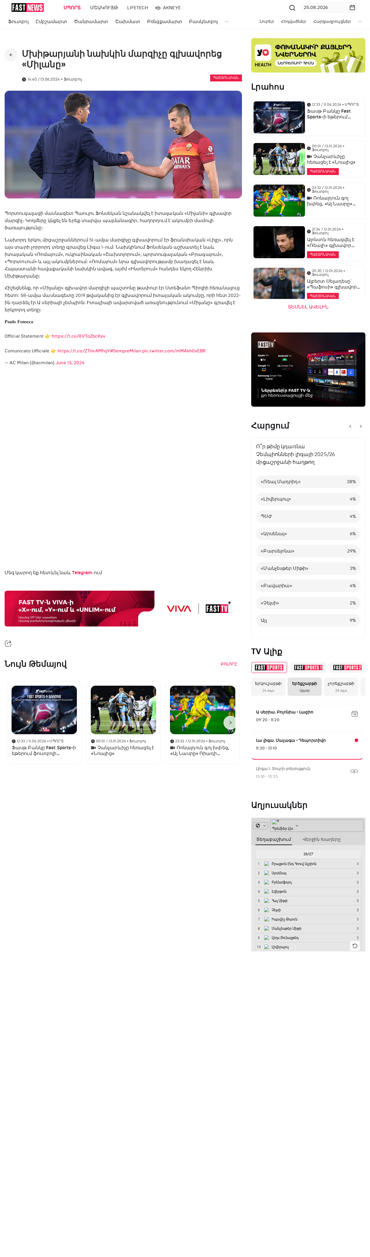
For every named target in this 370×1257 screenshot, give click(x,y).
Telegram (82, 573)
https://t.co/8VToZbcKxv (78, 336)
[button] (352, 7)
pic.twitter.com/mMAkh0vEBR (174, 351)
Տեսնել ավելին (308, 307)
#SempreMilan (125, 351)
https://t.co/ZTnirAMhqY (84, 351)
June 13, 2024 (70, 362)
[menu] (173, 7)
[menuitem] (71, 7)
